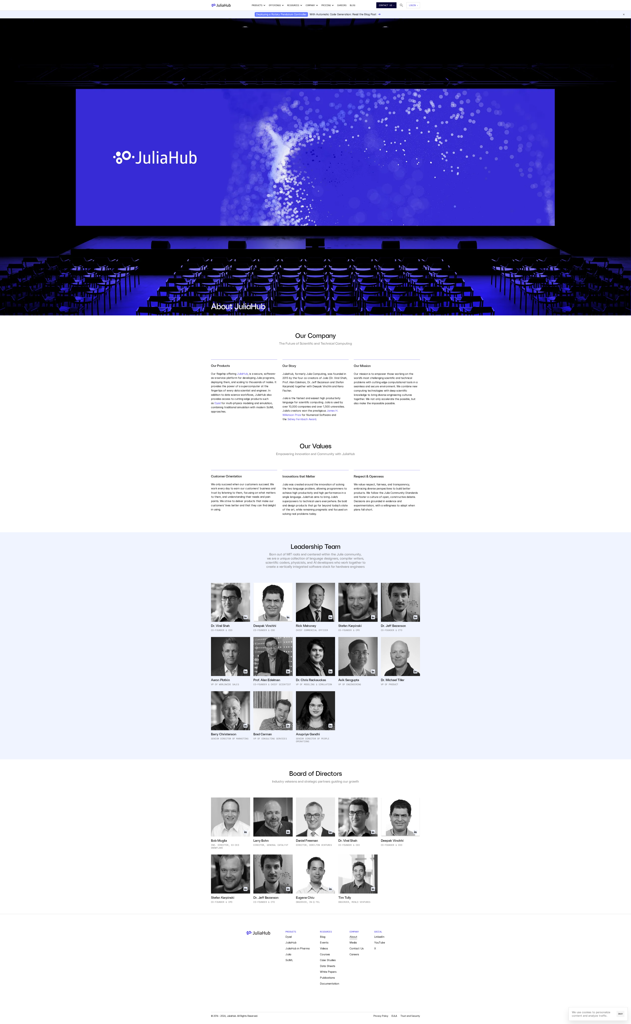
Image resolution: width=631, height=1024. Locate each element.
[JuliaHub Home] (221, 5)
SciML (289, 960)
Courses (325, 954)
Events (324, 942)
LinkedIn (379, 936)
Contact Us (357, 948)
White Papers (328, 971)
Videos (324, 948)
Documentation (329, 983)
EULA (394, 1015)
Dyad (217, 403)
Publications (327, 977)
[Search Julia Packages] (401, 5)
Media (353, 942)
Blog (322, 936)
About (353, 936)
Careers (354, 954)
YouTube (379, 942)
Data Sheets (327, 966)
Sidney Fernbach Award (301, 419)
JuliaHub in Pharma (297, 948)
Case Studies (328, 960)
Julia (288, 954)
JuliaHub (242, 373)
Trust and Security (410, 1015)
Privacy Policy (381, 1015)
